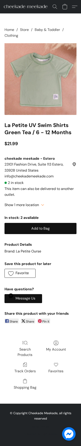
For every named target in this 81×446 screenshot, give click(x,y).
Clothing (11, 35)
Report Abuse (40, 427)
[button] (27, 6)
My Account (56, 349)
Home (9, 29)
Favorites (55, 371)
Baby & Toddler (47, 29)
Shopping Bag (25, 387)
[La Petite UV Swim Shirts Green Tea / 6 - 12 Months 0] (40, 79)
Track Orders (25, 371)
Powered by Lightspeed (40, 434)
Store (24, 29)
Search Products (25, 352)
